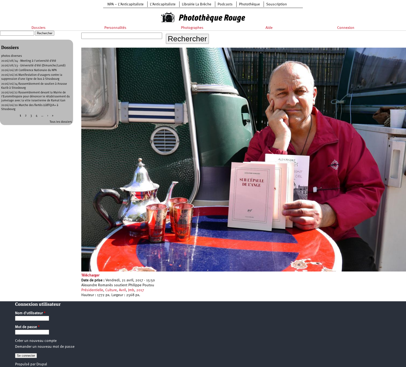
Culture (111, 290)
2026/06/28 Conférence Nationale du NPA (29, 70)
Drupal (41, 364)
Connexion (345, 28)
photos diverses (11, 55)
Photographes (192, 28)
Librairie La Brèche (196, 4)
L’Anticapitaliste (163, 4)
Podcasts (225, 4)
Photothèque (249, 4)
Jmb (131, 290)
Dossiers (38, 28)
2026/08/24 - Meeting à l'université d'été (28, 60)
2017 (140, 290)
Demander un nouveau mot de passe (44, 347)
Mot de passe (27, 327)
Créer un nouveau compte (36, 341)
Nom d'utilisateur (30, 313)
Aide (269, 28)
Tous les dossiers (61, 121)
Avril (122, 290)
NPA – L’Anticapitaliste (125, 4)
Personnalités (115, 28)
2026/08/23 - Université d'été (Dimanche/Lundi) (33, 65)
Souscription (276, 4)
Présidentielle (92, 290)
